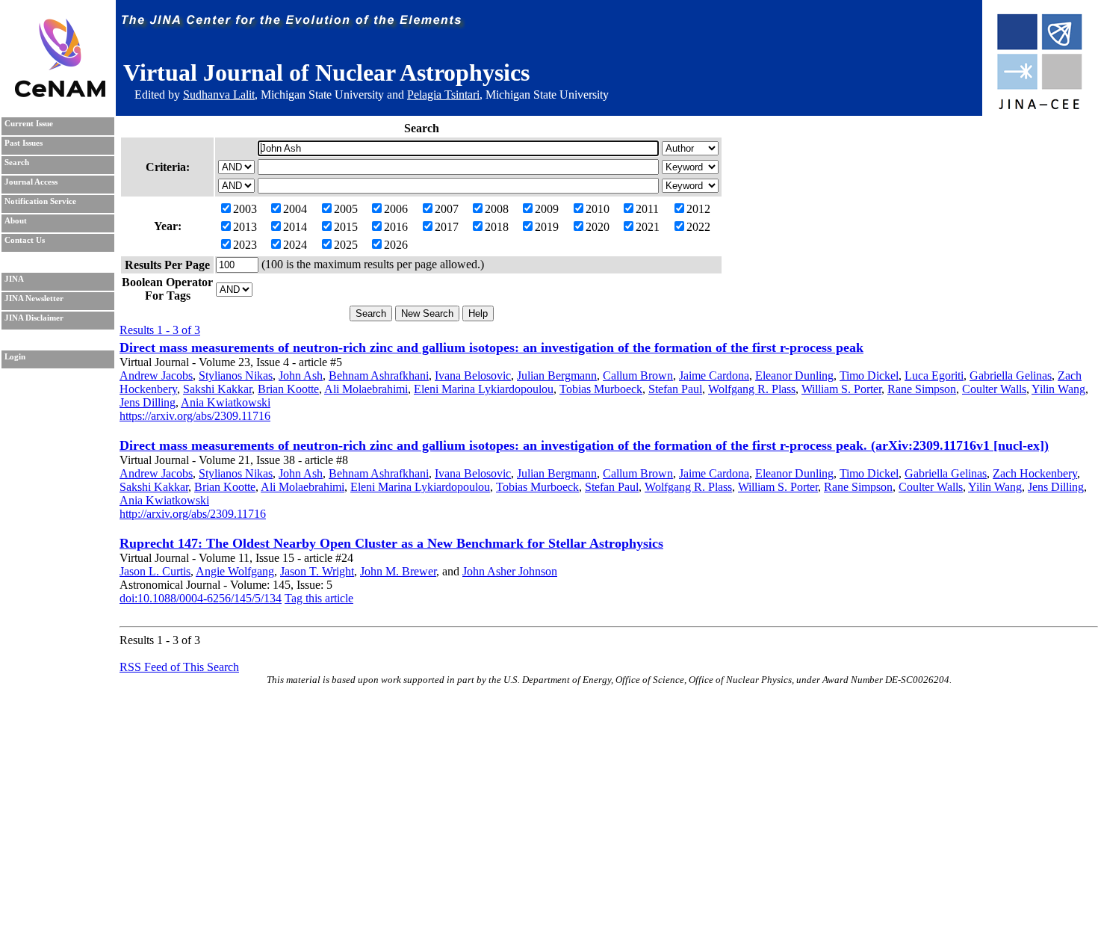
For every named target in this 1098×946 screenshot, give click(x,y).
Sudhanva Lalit (219, 94)
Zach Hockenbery (1035, 473)
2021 (648, 226)
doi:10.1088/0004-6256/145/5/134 (201, 598)
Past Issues (23, 143)
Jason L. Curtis (155, 571)
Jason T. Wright (317, 571)
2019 (547, 226)
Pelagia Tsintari (443, 94)
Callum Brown (638, 375)
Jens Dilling (148, 402)
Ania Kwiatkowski (225, 402)
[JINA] (1039, 106)
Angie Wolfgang (235, 571)
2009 (547, 209)
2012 (698, 209)
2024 (295, 244)
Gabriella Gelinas (1011, 375)
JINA (14, 279)
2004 (295, 209)
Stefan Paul (675, 389)
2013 (245, 226)
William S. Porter (841, 389)
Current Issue (28, 124)
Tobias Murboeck (600, 389)
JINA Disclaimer (33, 318)
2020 (598, 226)
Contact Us (24, 240)
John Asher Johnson (509, 571)
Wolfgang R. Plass (751, 389)
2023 (245, 244)
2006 (396, 209)
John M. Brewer (398, 571)
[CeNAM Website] (60, 93)
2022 (698, 226)
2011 (647, 209)
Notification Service (40, 201)
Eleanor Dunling (794, 375)
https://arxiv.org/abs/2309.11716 (195, 415)
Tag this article (319, 598)
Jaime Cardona (714, 375)
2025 (346, 244)
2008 (497, 209)
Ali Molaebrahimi (366, 389)
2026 (396, 244)
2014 (295, 226)
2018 (497, 226)
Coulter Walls (994, 389)
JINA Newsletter (33, 298)
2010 (598, 209)
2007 (447, 209)
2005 (346, 209)
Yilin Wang (1058, 389)
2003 (245, 209)
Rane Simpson (921, 389)
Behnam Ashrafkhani (379, 375)
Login (14, 357)
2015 (346, 226)
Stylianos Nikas (236, 375)
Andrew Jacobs (156, 375)
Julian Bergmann (557, 375)
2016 (396, 226)
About (15, 221)
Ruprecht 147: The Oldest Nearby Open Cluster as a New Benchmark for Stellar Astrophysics (391, 543)
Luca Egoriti (934, 375)
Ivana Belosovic (473, 375)
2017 (447, 226)
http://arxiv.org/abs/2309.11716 (193, 513)
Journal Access (31, 182)
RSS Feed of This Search (179, 667)
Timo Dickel (869, 375)
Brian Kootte (288, 389)
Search (16, 162)
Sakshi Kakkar (217, 389)
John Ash (301, 375)
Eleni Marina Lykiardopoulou (483, 389)
